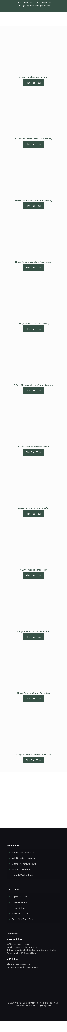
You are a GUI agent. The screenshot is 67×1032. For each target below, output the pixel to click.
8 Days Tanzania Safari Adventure (33, 693)
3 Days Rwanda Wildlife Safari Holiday (34, 200)
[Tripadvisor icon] (38, 9)
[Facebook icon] (32, 9)
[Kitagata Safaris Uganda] (33, 18)
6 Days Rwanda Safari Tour (33, 569)
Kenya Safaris (19, 907)
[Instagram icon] (35, 9)
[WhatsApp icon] (29, 9)
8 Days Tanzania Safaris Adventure (33, 754)
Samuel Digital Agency (40, 1005)
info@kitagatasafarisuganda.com (34, 5)
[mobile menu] (62, 18)
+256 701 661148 (24, 2)
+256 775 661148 (43, 2)
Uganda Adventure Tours (24, 863)
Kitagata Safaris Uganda (26, 1002)
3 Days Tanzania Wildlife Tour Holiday (34, 261)
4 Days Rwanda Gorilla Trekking (33, 323)
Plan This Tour (33, 82)
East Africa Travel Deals (23, 919)
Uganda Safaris (19, 896)
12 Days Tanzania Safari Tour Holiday (33, 138)
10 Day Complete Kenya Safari (33, 77)
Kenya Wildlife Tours (22, 869)
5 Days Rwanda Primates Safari (33, 446)
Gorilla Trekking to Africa (23, 852)
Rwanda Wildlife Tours (22, 875)
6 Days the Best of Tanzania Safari (33, 631)
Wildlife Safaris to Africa (23, 858)
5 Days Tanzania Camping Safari (34, 508)
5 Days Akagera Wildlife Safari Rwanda (33, 385)
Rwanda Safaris (19, 902)
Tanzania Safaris (20, 913)
